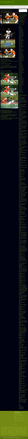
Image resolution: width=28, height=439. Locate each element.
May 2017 (20, 88)
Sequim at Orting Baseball (23, 15)
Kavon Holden (3, 67)
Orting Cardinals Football (22, 289)
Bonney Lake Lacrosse (22, 126)
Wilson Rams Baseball (22, 400)
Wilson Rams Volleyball (22, 401)
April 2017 (20, 89)
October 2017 (21, 83)
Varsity (2, 68)
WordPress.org (21, 408)
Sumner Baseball (21, 339)
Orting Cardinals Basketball (23, 288)
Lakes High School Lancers (7, 115)
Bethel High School (22, 105)
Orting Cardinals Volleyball (23, 290)
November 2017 (21, 82)
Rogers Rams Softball (22, 312)
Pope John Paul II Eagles (22, 295)
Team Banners (8, 434)
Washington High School (22, 360)
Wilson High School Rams (23, 399)
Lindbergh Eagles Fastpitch (23, 250)
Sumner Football (21, 340)
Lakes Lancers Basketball (23, 234)
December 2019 (21, 56)
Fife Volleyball (21, 197)
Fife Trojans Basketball (22, 195)
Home (5, 4)
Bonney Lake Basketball (22, 112)
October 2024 (21, 39)
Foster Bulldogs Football (22, 203)
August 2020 (21, 51)
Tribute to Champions (13, 435)
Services (8, 4)
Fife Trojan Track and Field (23, 192)
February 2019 (21, 66)
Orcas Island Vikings (22, 284)
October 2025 (21, 34)
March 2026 (20, 29)
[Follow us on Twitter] (14, 425)
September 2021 (21, 46)
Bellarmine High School (8, 114)
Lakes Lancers (7, 67)
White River (20, 370)
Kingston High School (22, 226)
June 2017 (20, 87)
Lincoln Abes (15, 67)
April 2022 (20, 45)
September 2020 (21, 50)
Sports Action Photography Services (9, 432)
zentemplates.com (22, 437)
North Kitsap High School (22, 269)
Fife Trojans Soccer (22, 196)
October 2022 (21, 44)
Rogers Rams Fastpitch (22, 311)
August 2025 (21, 36)
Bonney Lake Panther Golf (23, 130)
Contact (23, 4)
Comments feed (21, 407)
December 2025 (21, 33)
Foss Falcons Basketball (22, 198)
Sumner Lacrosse (21, 344)
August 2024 (21, 41)
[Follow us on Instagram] (16, 425)
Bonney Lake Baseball (22, 111)
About (25, 4)
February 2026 (21, 30)
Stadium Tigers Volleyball (22, 330)
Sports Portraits (17, 433)
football (5, 66)
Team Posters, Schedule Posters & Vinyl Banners (18, 434)
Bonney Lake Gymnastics (23, 122)
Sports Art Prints (3, 433)
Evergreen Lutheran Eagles (23, 186)
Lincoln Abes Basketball (22, 241)
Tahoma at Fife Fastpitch (18, 413)
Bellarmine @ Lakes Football (6, 70)
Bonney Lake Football (22, 117)
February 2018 (21, 78)
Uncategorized (5, 116)
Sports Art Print (21, 324)
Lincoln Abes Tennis (22, 246)
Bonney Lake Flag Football (23, 116)
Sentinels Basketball (22, 317)
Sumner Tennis (21, 345)
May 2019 (20, 62)
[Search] (26, 4)
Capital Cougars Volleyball (23, 143)
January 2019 (21, 67)
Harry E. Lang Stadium (9, 66)
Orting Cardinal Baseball (22, 285)
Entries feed (21, 406)
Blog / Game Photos (18, 4)
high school (14, 66)
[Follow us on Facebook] (12, 425)
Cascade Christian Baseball (23, 146)
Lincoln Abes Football (22, 245)
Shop (2, 432)
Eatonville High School (22, 178)
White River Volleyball (22, 394)
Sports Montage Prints (10, 433)
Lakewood (11, 67)
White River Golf (21, 375)
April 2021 (20, 49)
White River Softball (22, 391)
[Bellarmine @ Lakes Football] (9, 78)
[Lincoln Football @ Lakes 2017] (9, 17)
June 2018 (20, 73)
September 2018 (21, 72)
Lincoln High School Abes (22, 247)
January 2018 (21, 79)
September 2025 (21, 35)
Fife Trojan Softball (22, 191)
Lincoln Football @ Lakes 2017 (6, 9)
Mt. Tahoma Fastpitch (22, 259)
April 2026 (20, 28)
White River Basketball (22, 371)
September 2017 (21, 84)
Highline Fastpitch (21, 218)
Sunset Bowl (21, 346)
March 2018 (20, 77)
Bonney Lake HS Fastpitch (23, 125)
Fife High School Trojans (22, 187)
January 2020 (21, 55)
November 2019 (21, 57)
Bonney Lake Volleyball (22, 140)
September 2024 (21, 40)
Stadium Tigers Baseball (22, 327)
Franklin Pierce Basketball (23, 208)
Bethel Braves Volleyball (22, 104)
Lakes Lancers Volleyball (22, 240)
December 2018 (21, 68)
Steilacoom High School (22, 331)
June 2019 (20, 61)
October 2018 (21, 71)
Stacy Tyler (3, 72)
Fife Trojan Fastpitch (22, 190)
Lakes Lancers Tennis (22, 237)
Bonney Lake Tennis (22, 137)
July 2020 (20, 52)
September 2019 (21, 60)
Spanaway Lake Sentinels (23, 320)
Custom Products (12, 4)
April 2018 (20, 76)
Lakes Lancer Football (22, 233)
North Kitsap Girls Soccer (23, 268)
